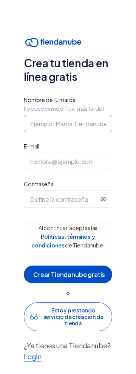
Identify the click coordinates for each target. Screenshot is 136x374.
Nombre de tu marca (64, 104)
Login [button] (33, 356)
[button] (68, 316)
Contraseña (39, 184)
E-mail (31, 146)
